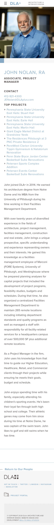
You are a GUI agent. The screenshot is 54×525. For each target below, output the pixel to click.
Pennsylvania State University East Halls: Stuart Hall (25, 111)
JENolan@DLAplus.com (19, 99)
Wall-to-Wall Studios (29, 520)
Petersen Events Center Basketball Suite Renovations (25, 172)
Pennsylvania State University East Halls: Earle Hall (25, 118)
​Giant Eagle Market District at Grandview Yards (25, 133)
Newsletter (12, 487)
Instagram (46, 484)
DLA (14, 3)
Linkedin (34, 484)
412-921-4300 (13, 96)
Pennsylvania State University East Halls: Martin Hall (25, 125)
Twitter (24, 484)
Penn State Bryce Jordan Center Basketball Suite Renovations (27, 158)
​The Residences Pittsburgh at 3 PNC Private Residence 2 (27, 140)
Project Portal (19, 495)
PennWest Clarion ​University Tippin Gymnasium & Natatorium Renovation (27, 149)
